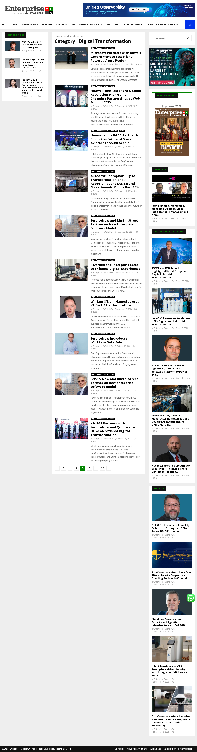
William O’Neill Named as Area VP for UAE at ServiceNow (115, 303)
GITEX (117, 24)
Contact (119, 748)
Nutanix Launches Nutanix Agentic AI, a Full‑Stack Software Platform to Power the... (169, 370)
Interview (47, 24)
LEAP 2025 (114, 131)
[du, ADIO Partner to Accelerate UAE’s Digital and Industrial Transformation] (172, 301)
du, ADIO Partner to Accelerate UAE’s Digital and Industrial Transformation (171, 321)
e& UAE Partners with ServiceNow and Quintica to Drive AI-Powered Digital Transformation (113, 429)
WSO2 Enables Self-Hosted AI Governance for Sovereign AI (33, 45)
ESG (74, 24)
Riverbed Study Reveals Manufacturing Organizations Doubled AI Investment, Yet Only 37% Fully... (170, 420)
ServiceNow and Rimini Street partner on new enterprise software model (114, 383)
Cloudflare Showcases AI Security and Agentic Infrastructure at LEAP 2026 (168, 622)
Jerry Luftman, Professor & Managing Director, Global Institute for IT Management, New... (170, 210)
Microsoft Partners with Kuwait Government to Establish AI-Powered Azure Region (116, 57)
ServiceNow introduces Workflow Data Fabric (109, 340)
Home (5, 24)
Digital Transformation (99, 48)
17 (102, 468)
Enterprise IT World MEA (103, 64)
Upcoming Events (165, 24)
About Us (155, 748)
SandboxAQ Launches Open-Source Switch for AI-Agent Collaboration (33, 63)
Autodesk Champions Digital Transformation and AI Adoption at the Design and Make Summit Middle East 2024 (115, 181)
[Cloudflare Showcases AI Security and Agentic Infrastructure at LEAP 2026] (172, 602)
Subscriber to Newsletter (178, 748)
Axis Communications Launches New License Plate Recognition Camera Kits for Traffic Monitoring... (171, 721)
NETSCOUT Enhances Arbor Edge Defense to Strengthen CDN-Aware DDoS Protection (171, 528)
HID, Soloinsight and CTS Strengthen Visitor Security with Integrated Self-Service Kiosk (169, 671)
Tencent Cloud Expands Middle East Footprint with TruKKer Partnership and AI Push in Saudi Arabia (32, 86)
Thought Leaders (132, 24)
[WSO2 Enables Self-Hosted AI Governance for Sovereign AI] (12, 46)
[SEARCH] (188, 38)
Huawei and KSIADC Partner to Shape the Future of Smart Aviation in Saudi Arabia (115, 139)
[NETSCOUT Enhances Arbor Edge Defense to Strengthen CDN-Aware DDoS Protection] (172, 507)
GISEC (108, 24)
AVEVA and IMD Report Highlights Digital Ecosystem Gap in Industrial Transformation (169, 273)
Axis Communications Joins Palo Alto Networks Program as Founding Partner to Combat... (171, 575)
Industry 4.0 (62, 24)
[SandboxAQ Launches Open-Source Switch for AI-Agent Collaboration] (12, 63)
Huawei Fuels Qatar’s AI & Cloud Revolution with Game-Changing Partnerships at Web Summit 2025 (116, 96)
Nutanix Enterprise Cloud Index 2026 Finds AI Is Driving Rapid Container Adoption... (171, 468)
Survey (149, 24)
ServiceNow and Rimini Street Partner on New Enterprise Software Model (114, 224)
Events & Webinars (89, 24)
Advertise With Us (137, 748)
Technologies (28, 24)
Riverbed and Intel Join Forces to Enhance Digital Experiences (115, 267)
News (14, 24)
